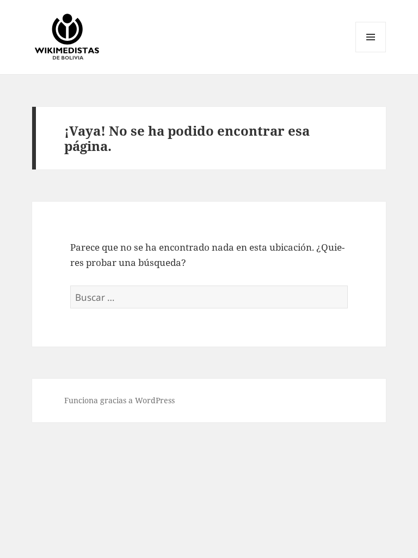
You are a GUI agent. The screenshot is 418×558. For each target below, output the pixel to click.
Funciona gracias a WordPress (119, 400)
